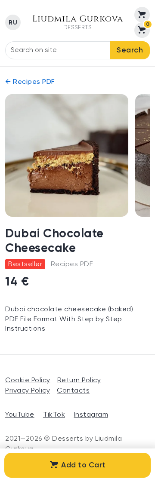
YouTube (19, 414)
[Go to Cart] (142, 14)
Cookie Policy (27, 380)
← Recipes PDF (30, 82)
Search (130, 50)
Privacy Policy (27, 390)
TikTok (54, 414)
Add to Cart (83, 465)
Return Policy (79, 380)
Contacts (73, 390)
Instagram (91, 414)
